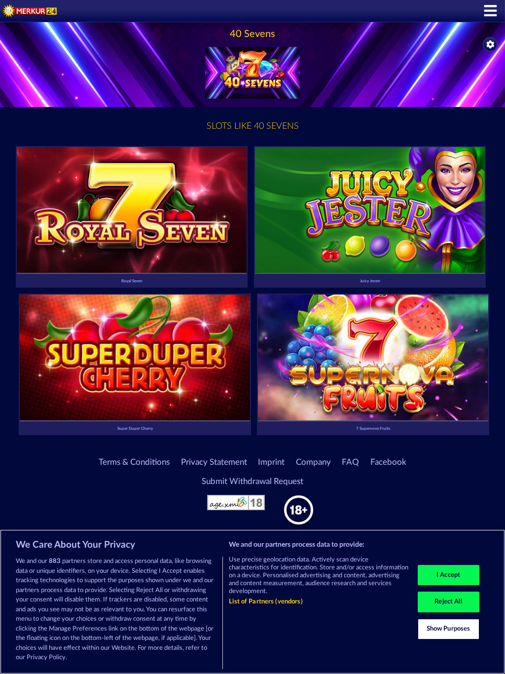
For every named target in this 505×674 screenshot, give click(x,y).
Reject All (448, 602)
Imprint (271, 462)
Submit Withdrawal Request (252, 482)
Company (313, 462)
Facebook (388, 462)
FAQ (350, 462)
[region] (252, 601)
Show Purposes (448, 629)
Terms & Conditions (134, 462)
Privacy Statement (214, 462)
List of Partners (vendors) (265, 602)
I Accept (448, 575)
